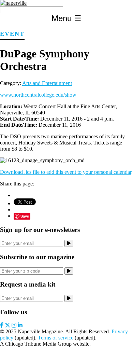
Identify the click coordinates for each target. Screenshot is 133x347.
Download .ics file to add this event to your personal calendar (65, 172)
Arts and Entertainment (47, 83)
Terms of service (55, 338)
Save (24, 216)
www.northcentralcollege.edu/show (38, 95)
